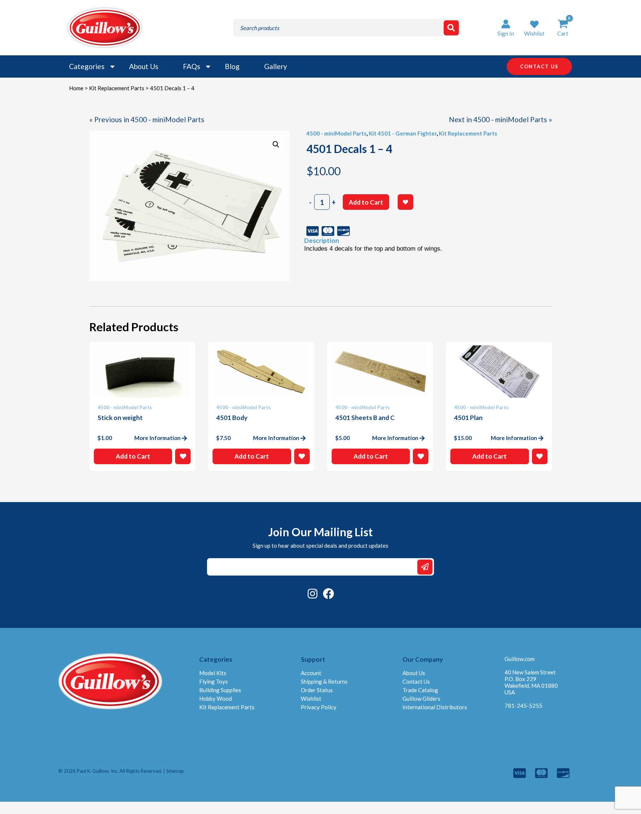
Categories (87, 66)
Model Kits (212, 673)
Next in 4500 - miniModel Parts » (500, 119)
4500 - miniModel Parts (336, 133)
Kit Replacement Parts (116, 88)
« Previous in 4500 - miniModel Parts (146, 119)
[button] (534, 28)
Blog (232, 66)
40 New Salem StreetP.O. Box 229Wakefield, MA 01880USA (531, 682)
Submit (425, 566)
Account (311, 673)
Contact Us (416, 681)
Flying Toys (213, 681)
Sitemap (175, 771)
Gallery (275, 66)
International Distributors (434, 707)
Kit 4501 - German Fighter (403, 133)
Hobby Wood (215, 698)
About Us (143, 66)
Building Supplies (220, 690)
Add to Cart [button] (133, 456)
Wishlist (311, 698)
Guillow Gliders (421, 698)
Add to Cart (366, 202)
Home (76, 88)
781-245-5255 (523, 705)
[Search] (451, 27)
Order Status (317, 690)
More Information (157, 437)
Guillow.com (519, 658)
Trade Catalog (420, 690)
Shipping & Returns (324, 681)
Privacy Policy (318, 707)
